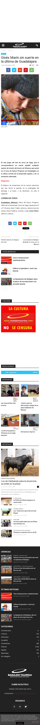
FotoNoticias (5, 643)
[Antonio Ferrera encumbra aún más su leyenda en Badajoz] (6, 559)
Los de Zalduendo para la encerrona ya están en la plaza (18, 482)
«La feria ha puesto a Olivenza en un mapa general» (8, 433)
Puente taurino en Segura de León (10, 241)
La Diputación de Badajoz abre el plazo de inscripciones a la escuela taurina (25, 281)
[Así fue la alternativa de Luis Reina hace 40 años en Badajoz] (6, 523)
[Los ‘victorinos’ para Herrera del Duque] (6, 512)
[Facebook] (14, 707)
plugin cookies (35, 721)
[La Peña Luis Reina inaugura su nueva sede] (6, 501)
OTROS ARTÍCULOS (9, 252)
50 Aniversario (6, 631)
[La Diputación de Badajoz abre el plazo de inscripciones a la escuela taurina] (6, 281)
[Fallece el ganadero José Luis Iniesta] (6, 271)
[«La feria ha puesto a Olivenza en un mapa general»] (10, 420)
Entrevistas (5, 395)
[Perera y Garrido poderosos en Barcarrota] (6, 569)
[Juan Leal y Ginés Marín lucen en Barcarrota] (6, 580)
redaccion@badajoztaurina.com (25, 693)
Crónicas (4, 634)
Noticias (4, 54)
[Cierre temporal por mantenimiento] (6, 260)
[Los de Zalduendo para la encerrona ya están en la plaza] (20, 462)
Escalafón (4, 640)
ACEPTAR (20, 723)
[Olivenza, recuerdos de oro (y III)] (6, 533)
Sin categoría (5, 656)
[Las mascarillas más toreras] (10, 390)
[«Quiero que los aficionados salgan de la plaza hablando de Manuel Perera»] (30, 390)
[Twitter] (26, 707)
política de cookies (21, 719)
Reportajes (5, 475)
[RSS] (20, 707)
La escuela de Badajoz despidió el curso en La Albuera (31, 242)
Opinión (3, 650)
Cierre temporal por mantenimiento (25, 594)
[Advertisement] (20, 21)
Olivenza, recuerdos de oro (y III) (24, 532)
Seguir (35, 372)
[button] (37, 45)
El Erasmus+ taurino (28, 432)
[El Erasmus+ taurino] (30, 420)
